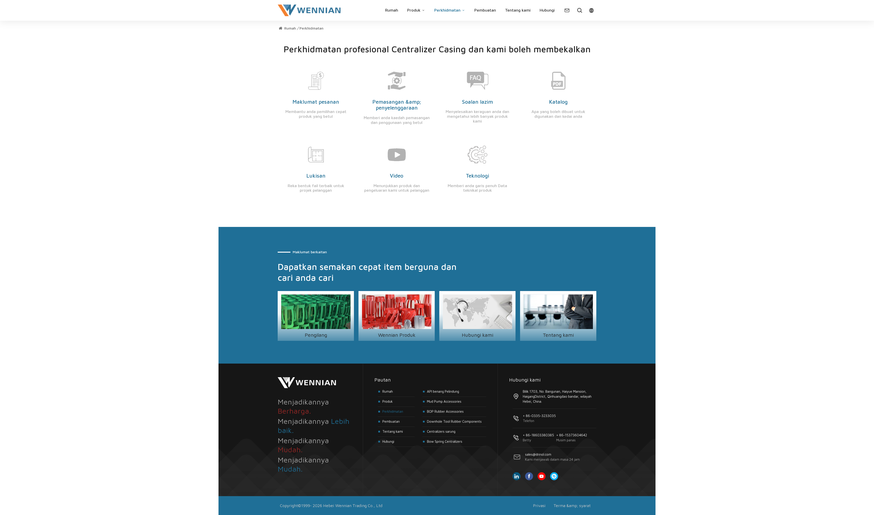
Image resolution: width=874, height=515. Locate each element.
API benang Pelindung (443, 391)
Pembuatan (485, 10)
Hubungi (547, 10)
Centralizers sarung (441, 431)
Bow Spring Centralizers (444, 441)
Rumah (391, 10)
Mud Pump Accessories (444, 401)
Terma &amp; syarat (572, 505)
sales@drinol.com (552, 456)
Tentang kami (518, 10)
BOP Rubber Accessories (445, 411)
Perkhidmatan (448, 10)
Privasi (539, 505)
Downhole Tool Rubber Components (454, 421)
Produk (414, 10)
